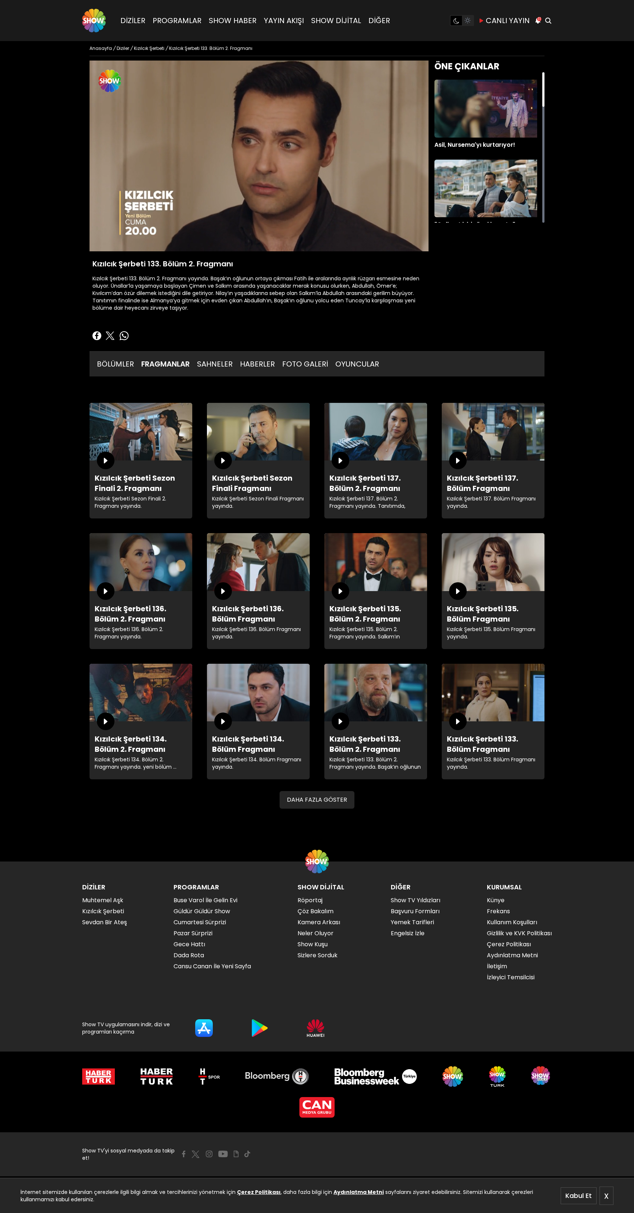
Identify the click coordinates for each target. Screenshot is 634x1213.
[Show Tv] (94, 20)
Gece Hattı (189, 944)
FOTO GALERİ (305, 364)
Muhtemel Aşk (102, 900)
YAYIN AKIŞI (284, 20)
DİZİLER (132, 20)
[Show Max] (541, 1076)
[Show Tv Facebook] (183, 1154)
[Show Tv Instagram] (209, 1154)
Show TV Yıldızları (415, 900)
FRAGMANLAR (165, 364)
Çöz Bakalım (316, 911)
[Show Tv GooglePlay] (260, 1028)
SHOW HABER (232, 20)
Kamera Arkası (319, 922)
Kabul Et (578, 1195)
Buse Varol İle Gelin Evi (205, 900)
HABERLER (257, 364)
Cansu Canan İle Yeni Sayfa (212, 966)
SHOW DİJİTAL (336, 20)
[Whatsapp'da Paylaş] (124, 336)
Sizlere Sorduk (318, 955)
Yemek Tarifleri (412, 922)
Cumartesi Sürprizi (200, 922)
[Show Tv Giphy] (236, 1154)
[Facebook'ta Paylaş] (96, 335)
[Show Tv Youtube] (223, 1154)
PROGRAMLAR (177, 20)
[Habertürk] (98, 1076)
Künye (495, 900)
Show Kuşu (313, 944)
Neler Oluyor (316, 933)
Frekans (498, 911)
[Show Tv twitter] (195, 1154)
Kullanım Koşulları (512, 922)
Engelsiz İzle (408, 933)
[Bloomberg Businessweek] (375, 1076)
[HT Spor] (208, 1076)
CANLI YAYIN (508, 20)
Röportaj (310, 900)
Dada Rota (189, 955)
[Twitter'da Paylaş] (110, 335)
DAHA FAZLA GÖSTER (317, 799)
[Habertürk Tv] (157, 1076)
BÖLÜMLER (115, 364)
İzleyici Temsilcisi (511, 977)
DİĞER (379, 20)
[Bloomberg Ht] (277, 1076)
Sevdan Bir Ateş (104, 922)
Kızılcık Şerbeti (103, 911)
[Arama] (548, 20)
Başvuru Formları (415, 911)
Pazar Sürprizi (193, 933)
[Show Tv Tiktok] (247, 1154)
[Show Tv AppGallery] (316, 1028)
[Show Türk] (497, 1076)
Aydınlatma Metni (359, 1192)
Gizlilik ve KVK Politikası (519, 933)
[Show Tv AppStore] (204, 1028)
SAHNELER (215, 364)
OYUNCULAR (357, 364)
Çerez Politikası (259, 1192)
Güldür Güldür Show (202, 911)
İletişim (497, 966)
